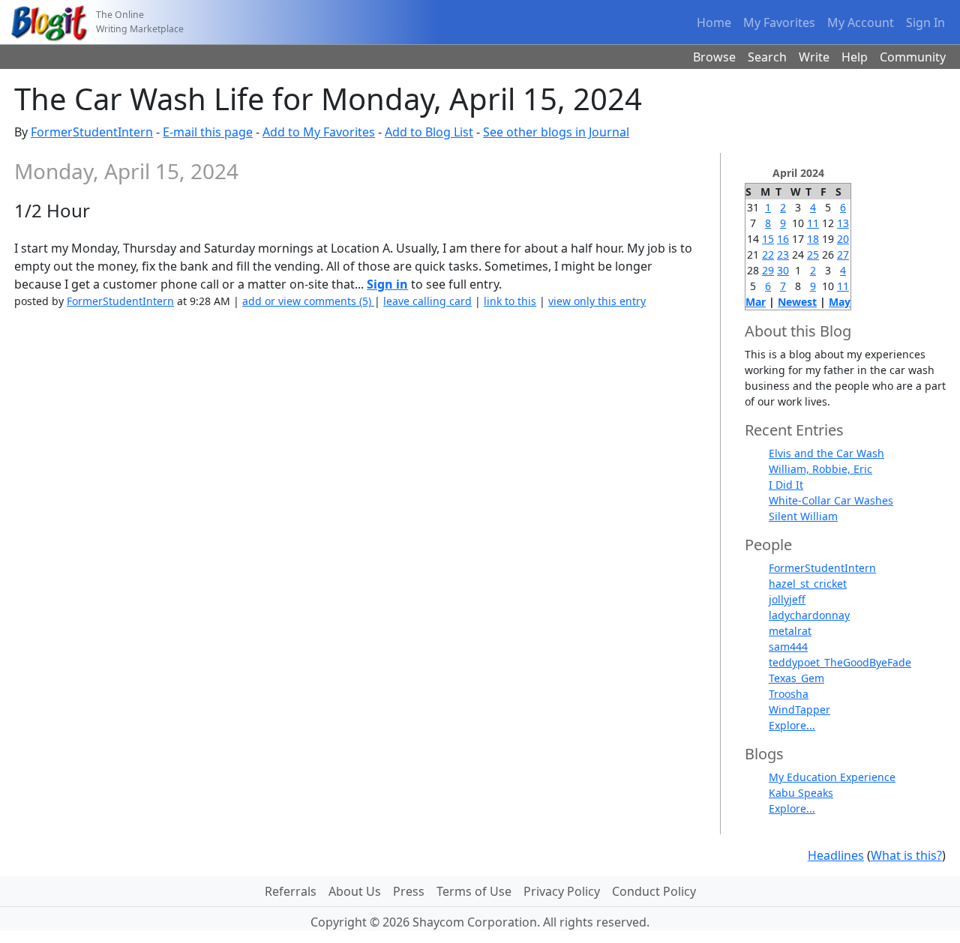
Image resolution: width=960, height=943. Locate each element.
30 (783, 270)
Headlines (836, 855)
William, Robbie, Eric (820, 469)
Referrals (290, 891)
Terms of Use (474, 891)
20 (843, 239)
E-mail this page (208, 132)
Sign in (387, 284)
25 (813, 254)
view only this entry (597, 301)
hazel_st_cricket (808, 583)
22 (768, 254)
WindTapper (799, 709)
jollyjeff (787, 599)
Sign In (925, 22)
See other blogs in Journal (556, 132)
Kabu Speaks (801, 793)
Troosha (788, 694)
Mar (756, 302)
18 (813, 239)
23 (783, 254)
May (839, 302)
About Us (354, 891)
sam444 (788, 646)
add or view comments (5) (308, 301)
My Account (860, 22)
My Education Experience (832, 777)
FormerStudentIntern (92, 132)
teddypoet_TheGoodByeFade (840, 662)
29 (768, 270)
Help (855, 57)
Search (767, 57)
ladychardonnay (809, 615)
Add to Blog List (429, 132)
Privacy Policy (562, 891)
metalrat (790, 631)
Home (714, 22)
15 (768, 239)
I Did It (786, 484)
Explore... (792, 725)
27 (843, 254)
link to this (510, 301)
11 (813, 223)
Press (408, 891)
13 (843, 223)
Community (913, 57)
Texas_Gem (796, 678)
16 (783, 239)
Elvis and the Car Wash (826, 453)
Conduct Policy (654, 891)
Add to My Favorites (318, 132)
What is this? (906, 855)
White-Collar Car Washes (831, 500)
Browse (714, 57)
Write (814, 57)
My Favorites (779, 22)
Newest (797, 302)
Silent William (803, 516)
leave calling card (427, 301)
